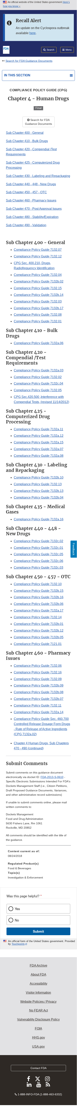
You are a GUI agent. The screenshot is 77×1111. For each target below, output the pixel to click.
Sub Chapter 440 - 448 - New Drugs (31, 184)
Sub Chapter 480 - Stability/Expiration (32, 217)
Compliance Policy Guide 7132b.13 (38, 491)
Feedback (73, 549)
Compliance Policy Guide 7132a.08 (38, 455)
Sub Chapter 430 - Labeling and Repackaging (38, 176)
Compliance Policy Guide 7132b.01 (38, 624)
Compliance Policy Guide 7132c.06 (38, 561)
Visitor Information (38, 992)
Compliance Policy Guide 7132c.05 (38, 554)
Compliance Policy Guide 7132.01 (38, 321)
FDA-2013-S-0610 (52, 777)
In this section (17, 75)
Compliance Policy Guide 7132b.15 (38, 590)
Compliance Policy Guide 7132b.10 (38, 477)
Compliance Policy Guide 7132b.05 (38, 637)
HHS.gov (38, 1037)
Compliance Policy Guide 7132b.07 (38, 699)
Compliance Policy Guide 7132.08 (38, 314)
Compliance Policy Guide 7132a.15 (38, 442)
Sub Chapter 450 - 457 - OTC (26, 192)
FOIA (38, 1028)
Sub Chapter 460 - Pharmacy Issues (31, 200)
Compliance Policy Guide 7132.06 (38, 665)
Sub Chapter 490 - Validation (26, 225)
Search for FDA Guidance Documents (29, 60)
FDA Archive (38, 965)
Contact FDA (38, 1068)
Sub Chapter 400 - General (25, 132)
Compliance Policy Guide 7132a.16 (38, 519)
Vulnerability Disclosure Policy (38, 1019)
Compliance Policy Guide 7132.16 (38, 672)
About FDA (38, 974)
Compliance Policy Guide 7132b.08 (38, 692)
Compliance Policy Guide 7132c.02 (38, 541)
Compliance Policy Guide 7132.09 (38, 679)
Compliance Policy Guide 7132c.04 (38, 383)
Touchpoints (18, 944)
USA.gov (38, 1046)
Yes (17, 908)
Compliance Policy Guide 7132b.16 (38, 597)
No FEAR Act (38, 1010)
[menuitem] (38, 855)
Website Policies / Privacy (38, 1001)
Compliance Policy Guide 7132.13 (38, 484)
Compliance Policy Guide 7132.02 (38, 377)
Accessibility (38, 983)
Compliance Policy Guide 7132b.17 (38, 308)
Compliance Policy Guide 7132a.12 (38, 435)
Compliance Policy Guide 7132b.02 (38, 281)
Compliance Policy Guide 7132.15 (38, 288)
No (17, 920)
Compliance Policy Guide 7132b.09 (38, 685)
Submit (38, 931)
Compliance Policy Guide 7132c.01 (38, 547)
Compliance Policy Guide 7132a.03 (38, 370)
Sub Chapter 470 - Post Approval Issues (34, 208)
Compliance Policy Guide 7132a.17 (38, 610)
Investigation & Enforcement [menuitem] (25, 877)
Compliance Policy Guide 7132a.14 (38, 712)
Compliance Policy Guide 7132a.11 (38, 429)
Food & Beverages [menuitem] (19, 868)
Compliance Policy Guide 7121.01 (38, 644)
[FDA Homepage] (6, 49)
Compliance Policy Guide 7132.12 (38, 256)
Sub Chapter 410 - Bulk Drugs (27, 141)
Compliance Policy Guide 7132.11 (37, 705)
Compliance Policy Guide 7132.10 (38, 584)
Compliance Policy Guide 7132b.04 (38, 497)
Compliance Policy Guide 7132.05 (38, 390)
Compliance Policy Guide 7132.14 (38, 617)
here (32, 33)
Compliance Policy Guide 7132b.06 (38, 604)
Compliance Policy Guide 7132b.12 (38, 630)
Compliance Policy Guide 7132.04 (38, 274)
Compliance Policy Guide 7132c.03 (38, 567)
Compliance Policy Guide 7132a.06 (38, 343)
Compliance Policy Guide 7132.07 (38, 249)
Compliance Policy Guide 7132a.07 (38, 449)
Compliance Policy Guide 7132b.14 (38, 294)
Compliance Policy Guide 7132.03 (38, 301)
